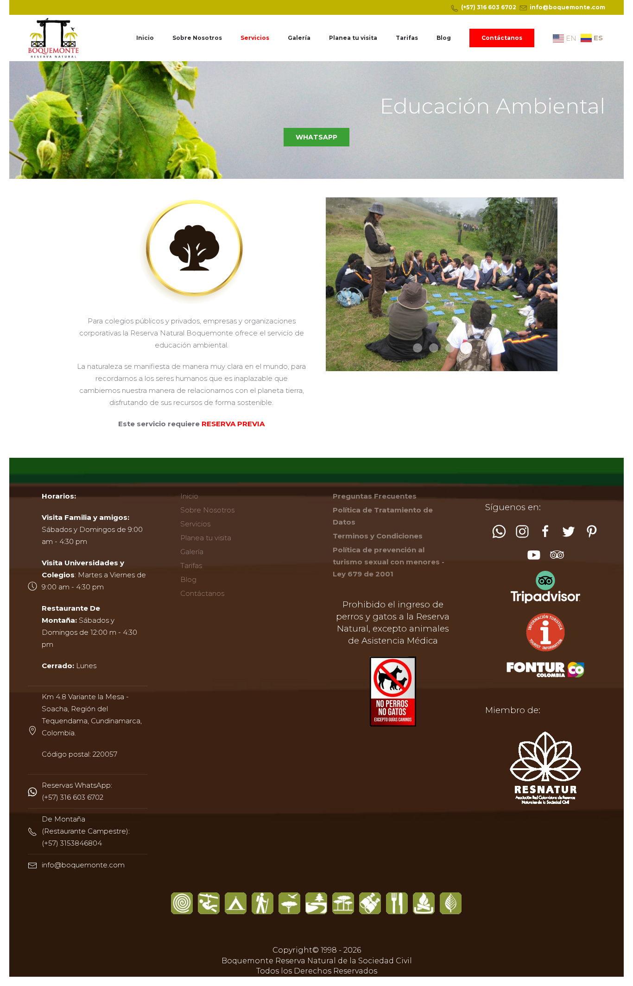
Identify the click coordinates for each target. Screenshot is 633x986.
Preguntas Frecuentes (375, 496)
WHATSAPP (316, 137)
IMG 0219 (450, 348)
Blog (444, 37)
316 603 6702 (496, 7)
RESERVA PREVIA (233, 423)
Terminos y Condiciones (378, 535)
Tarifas (407, 37)
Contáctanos (501, 37)
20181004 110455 (433, 348)
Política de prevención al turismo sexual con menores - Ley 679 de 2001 (388, 561)
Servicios (255, 37)
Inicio (145, 37)
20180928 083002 (417, 348)
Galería (299, 37)
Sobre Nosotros (197, 37)
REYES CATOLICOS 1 (466, 348)
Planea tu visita (353, 37)
